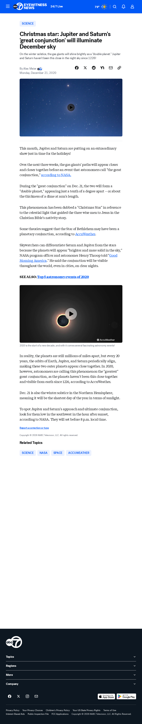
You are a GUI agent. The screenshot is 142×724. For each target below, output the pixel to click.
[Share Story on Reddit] (94, 68)
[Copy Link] (119, 68)
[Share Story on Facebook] (77, 68)
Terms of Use (109, 710)
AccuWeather (85, 233)
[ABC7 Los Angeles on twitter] (18, 696)
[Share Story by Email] (111, 68)
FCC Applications (60, 714)
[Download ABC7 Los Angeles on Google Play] (126, 696)
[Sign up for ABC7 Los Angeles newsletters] (36, 696)
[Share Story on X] (85, 68)
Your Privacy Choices (32, 710)
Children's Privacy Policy (58, 710)
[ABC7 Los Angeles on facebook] (9, 696)
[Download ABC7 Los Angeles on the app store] (106, 696)
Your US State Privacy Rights (86, 710)
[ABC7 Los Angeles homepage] (30, 7)
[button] (8, 6)
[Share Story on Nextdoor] (102, 68)
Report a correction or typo (34, 428)
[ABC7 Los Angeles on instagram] (27, 696)
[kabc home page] (14, 642)
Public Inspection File (38, 714)
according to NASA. (56, 174)
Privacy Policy (12, 710)
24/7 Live (56, 6)
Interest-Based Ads (15, 714)
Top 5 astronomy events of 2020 (63, 276)
